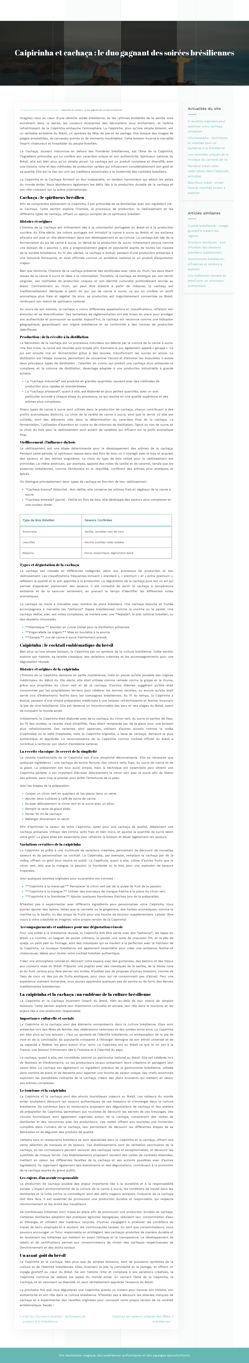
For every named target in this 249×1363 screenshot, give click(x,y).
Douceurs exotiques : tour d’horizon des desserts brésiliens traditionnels (207, 247)
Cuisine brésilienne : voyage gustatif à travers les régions (208, 231)
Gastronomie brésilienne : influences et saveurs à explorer (206, 264)
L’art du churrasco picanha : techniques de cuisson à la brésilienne (54, 1318)
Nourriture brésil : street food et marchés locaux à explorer (206, 188)
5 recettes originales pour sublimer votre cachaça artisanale (206, 126)
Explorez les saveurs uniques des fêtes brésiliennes (141, 1318)
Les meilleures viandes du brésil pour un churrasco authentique (207, 280)
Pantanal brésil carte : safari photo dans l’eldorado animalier (208, 171)
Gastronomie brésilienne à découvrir (41, 110)
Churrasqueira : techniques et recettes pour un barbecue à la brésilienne (208, 143)
